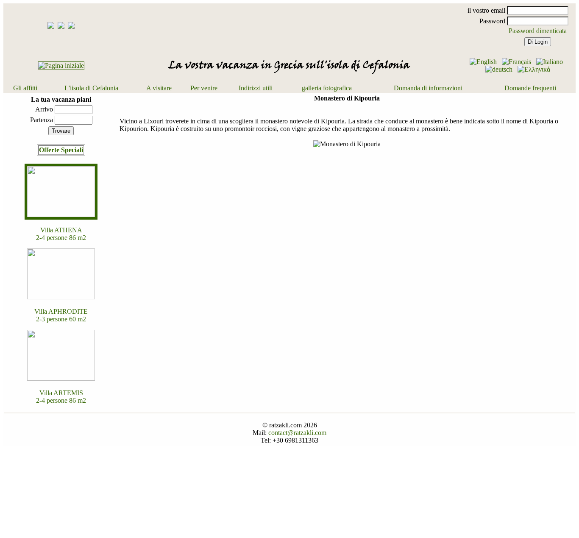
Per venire (203, 88)
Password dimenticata (538, 30)
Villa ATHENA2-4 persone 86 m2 (61, 233)
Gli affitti (25, 88)
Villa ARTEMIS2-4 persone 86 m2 (61, 396)
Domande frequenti (530, 88)
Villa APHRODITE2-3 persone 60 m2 (61, 315)
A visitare (159, 88)
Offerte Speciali (61, 149)
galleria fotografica (327, 88)
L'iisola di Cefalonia (91, 88)
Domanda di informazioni (428, 88)
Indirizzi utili (256, 88)
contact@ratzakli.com (297, 432)
